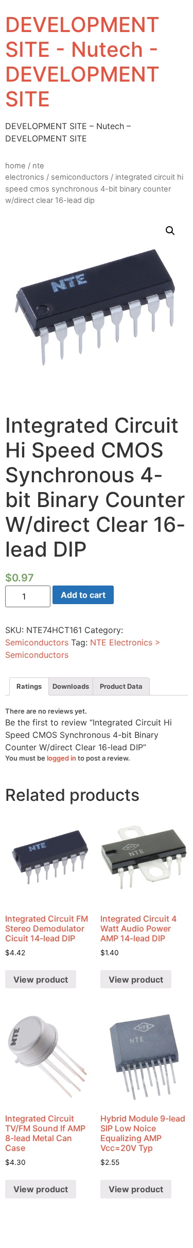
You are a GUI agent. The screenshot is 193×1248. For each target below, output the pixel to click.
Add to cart (83, 595)
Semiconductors (80, 177)
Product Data (121, 686)
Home (15, 165)
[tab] (29, 686)
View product (40, 979)
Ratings (29, 686)
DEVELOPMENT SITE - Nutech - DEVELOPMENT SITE (82, 62)
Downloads (70, 686)
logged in (61, 758)
